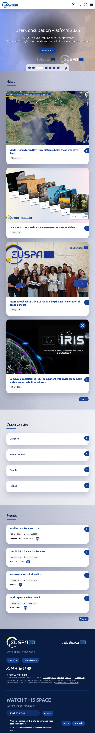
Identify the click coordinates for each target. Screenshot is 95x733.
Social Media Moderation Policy (66, 683)
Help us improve (30, 660)
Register (47, 713)
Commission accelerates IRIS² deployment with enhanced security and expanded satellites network (46, 380)
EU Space (74, 643)
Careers (14, 438)
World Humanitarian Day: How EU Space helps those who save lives (44, 152)
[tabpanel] (47, 40)
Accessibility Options (73, 4)
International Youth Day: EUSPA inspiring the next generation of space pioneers (45, 303)
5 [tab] (50, 68)
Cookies (68, 678)
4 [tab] (43, 68)
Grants (13, 470)
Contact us (12, 660)
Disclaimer (46, 678)
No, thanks (78, 723)
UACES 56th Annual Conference (27, 551)
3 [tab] (37, 68)
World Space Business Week (25, 597)
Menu (91, 4)
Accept (66, 723)
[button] (85, 4)
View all (83, 399)
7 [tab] (58, 68)
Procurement (17, 454)
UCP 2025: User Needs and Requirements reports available (42, 227)
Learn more (47, 48)
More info (13, 731)
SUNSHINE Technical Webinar (26, 574)
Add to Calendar (37, 539)
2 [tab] (33, 68)
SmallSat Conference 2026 (24, 528)
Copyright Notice (57, 678)
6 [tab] (54, 68)
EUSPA (20, 643)
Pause (65, 68)
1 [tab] (29, 68)
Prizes (13, 485)
